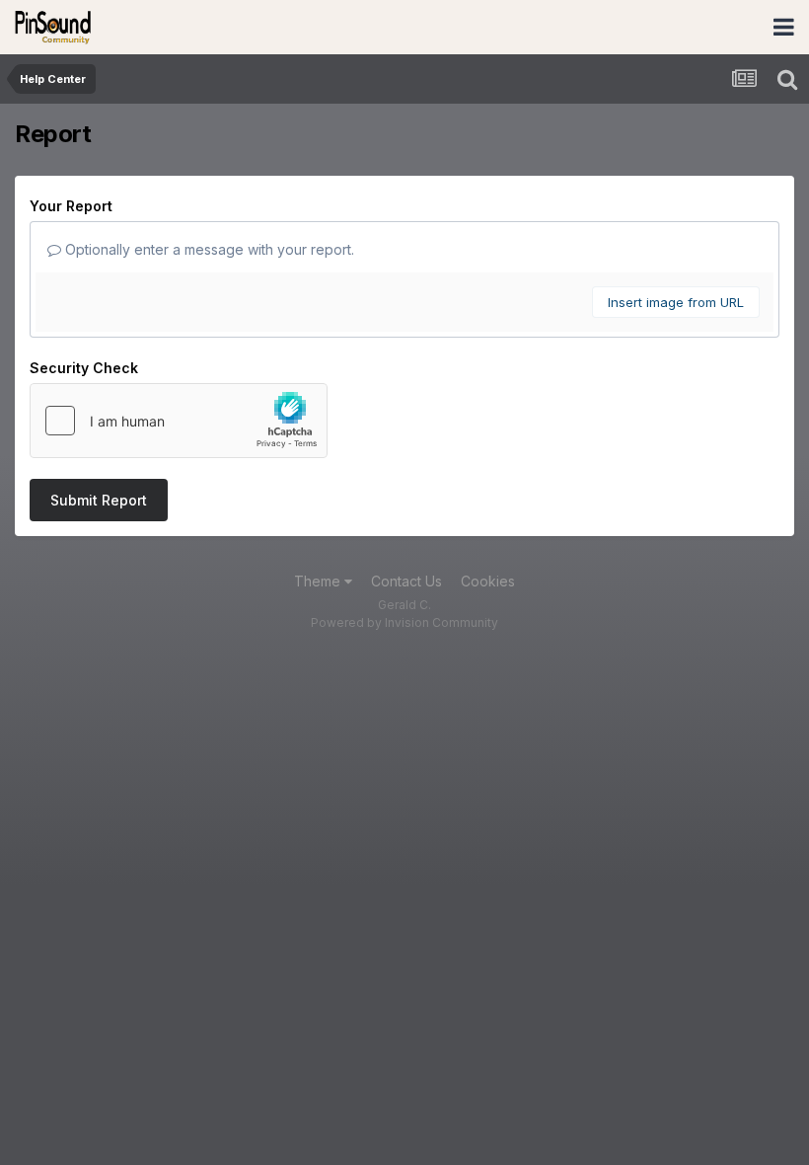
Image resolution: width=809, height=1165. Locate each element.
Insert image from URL (676, 302)
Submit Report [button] (98, 500)
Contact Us (406, 581)
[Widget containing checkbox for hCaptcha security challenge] (179, 420)
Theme (319, 581)
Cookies (488, 581)
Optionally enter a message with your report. (207, 249)
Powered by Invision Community (404, 622)
